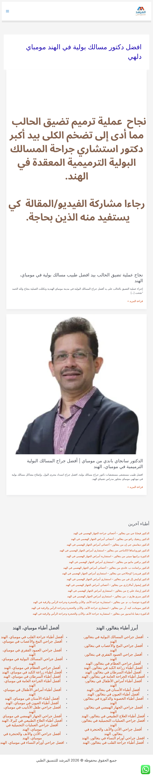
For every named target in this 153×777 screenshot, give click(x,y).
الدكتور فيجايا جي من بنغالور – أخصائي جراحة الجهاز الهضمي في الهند (111, 533)
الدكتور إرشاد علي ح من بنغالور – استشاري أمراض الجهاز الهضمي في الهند (108, 590)
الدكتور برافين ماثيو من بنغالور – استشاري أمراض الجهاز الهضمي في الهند (109, 561)
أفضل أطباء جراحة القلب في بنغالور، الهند (113, 742)
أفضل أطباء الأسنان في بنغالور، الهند (113, 690)
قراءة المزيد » (135, 301)
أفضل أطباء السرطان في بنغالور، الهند (113, 672)
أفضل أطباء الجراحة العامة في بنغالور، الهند (113, 676)
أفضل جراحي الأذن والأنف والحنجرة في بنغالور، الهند (113, 731)
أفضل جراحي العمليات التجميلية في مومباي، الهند (32, 727)
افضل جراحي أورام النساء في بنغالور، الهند (113, 738)
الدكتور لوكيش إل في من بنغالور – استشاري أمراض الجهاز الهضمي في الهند (108, 579)
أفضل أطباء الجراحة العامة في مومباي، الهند (32, 683)
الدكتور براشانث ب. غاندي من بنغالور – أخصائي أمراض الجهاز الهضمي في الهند (106, 567)
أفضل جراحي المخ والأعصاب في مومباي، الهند (32, 643)
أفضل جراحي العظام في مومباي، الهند (32, 668)
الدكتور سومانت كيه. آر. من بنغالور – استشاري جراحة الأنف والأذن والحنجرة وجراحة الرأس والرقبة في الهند (90, 607)
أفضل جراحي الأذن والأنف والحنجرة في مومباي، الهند (32, 736)
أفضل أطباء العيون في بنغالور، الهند (113, 694)
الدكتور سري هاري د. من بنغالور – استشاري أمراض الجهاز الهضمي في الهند (108, 596)
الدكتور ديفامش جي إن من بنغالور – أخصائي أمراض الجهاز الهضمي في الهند (108, 544)
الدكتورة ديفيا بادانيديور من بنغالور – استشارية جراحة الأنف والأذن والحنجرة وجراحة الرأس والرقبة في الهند (91, 613)
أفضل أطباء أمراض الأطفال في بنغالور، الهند (113, 683)
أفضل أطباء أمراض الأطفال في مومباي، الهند (32, 692)
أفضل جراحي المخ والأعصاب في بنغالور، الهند (113, 648)
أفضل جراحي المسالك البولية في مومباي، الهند (32, 661)
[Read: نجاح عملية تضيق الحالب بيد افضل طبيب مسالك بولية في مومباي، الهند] (76, 168)
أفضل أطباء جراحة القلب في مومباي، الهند (32, 637)
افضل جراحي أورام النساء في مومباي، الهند (32, 742)
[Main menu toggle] (7, 11)
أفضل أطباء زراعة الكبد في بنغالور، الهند (113, 668)
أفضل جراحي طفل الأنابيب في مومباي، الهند (32, 709)
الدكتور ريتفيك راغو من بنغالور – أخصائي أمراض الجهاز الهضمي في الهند (110, 539)
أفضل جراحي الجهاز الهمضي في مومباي (32, 716)
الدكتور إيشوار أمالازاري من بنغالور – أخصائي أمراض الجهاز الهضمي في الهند (107, 584)
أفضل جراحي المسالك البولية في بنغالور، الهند (113, 639)
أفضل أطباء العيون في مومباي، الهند (32, 703)
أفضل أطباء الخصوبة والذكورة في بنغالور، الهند (113, 700)
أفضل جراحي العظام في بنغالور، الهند (113, 663)
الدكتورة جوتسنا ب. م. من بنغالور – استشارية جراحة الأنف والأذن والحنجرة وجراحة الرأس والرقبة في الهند (91, 602)
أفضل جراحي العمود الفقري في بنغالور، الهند (113, 656)
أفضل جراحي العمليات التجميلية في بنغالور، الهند (113, 722)
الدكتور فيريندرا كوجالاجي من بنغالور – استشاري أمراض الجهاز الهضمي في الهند (105, 573)
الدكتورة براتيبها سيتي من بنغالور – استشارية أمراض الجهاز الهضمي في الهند (107, 556)
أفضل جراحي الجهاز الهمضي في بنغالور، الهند (113, 709)
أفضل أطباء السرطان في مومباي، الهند (32, 676)
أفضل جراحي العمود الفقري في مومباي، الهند (32, 652)
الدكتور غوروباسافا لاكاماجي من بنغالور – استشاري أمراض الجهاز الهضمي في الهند (104, 550)
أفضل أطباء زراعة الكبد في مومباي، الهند (32, 672)
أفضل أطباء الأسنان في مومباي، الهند (32, 698)
